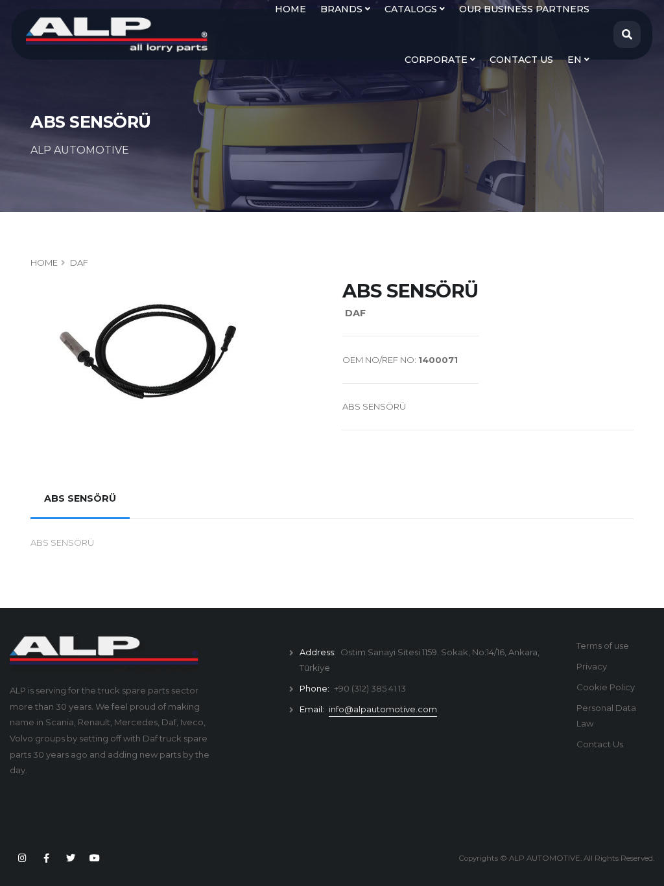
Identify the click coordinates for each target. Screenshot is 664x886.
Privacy (591, 666)
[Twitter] (71, 858)
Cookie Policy (605, 687)
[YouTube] (95, 858)
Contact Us (599, 744)
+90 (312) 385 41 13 (370, 688)
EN (575, 59)
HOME (44, 262)
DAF (79, 262)
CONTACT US (521, 59)
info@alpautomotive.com (383, 709)
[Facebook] (46, 858)
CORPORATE (437, 59)
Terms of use (602, 645)
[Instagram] (22, 858)
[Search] (627, 34)
